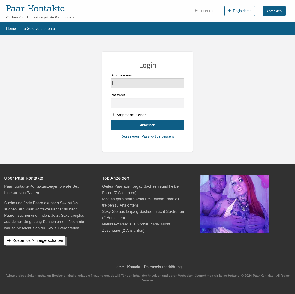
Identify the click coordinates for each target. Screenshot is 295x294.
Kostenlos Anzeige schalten (37, 240)
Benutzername (122, 75)
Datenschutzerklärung (163, 267)
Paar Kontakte (35, 8)
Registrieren (242, 11)
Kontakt (133, 267)
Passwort (118, 95)
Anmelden (274, 11)
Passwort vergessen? (158, 136)
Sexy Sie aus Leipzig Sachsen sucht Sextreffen (143, 211)
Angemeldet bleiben (131, 115)
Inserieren (208, 11)
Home (11, 28)
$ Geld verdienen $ (39, 28)
